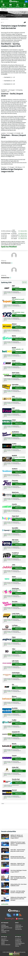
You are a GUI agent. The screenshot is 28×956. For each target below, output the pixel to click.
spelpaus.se (10, 292)
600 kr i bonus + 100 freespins (18, 470)
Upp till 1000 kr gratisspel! (17, 421)
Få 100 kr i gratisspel (16, 757)
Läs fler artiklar (4, 904)
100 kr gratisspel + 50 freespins (18, 709)
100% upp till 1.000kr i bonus (18, 386)
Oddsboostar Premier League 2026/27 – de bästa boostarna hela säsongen (17, 844)
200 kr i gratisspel (15, 409)
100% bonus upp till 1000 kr (18, 337)
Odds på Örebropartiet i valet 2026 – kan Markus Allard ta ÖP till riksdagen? (18, 878)
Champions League (8, 15)
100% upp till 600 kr (16, 626)
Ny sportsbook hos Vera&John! (18, 603)
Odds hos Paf (15, 686)
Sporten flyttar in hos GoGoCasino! (16, 590)
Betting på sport (4, 940)
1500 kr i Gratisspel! (16, 325)
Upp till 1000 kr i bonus (17, 397)
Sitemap (17, 946)
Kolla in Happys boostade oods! (18, 517)
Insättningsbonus (19, 926)
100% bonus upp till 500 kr (17, 733)
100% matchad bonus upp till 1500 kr (18, 300)
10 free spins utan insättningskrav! (15, 542)
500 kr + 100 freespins (16, 697)
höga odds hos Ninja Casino (18, 494)
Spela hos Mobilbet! (9, 246)
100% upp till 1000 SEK (17, 578)
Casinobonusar (18, 929)
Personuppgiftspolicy (19, 943)
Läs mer (24, 282)
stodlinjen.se (6, 292)
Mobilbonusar (18, 927)
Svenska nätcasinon (5, 944)
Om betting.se (18, 939)
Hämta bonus (19, 289)
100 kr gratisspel (15, 662)
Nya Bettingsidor (4, 926)
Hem (2, 8)
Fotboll (15, 15)
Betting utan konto (5, 930)
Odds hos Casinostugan (17, 674)
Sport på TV (3, 939)
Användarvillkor (18, 941)
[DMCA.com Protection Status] (14, 954)
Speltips (3, 941)
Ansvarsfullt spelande (20, 952)
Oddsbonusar (18, 925)
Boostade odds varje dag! (17, 615)
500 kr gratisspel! (15, 287)
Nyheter (3, 943)
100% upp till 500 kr (16, 362)
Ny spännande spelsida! (17, 566)
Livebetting (3, 932)
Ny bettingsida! (15, 482)
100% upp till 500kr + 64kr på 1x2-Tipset (18, 313)
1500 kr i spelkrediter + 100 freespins (17, 350)
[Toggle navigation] (2, 1)
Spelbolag (3, 925)
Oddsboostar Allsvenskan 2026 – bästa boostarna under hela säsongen (18, 899)
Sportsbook (3, 16)
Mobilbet (20, 15)
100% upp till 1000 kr (16, 445)
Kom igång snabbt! (16, 721)
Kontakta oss (18, 940)
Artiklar (5, 8)
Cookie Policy (18, 944)
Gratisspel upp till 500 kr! (17, 638)
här (6, 293)
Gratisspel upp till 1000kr (17, 433)
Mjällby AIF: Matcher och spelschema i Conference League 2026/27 (16, 837)
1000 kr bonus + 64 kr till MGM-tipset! (18, 458)
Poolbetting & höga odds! (17, 780)
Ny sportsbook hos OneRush (18, 791)
